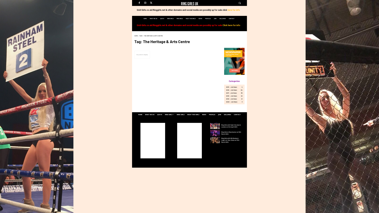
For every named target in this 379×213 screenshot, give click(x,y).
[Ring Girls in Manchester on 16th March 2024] (215, 133)
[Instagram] (145, 2)
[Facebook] (139, 2)
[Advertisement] (152, 140)
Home (136, 36)
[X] (151, 2)
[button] (239, 2)
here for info (234, 10)
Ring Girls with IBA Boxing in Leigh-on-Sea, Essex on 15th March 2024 (230, 140)
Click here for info (231, 25)
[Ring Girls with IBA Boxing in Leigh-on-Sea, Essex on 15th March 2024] (215, 140)
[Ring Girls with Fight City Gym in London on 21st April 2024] (215, 126)
